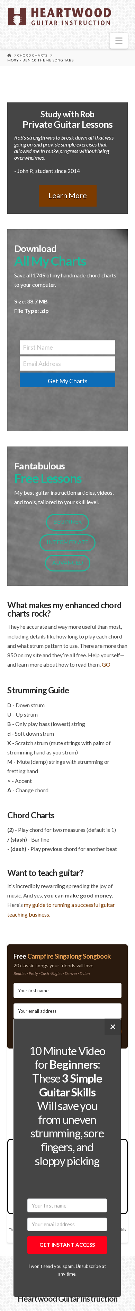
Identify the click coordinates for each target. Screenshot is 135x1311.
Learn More (67, 195)
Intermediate (67, 541)
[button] (119, 41)
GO (106, 664)
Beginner (67, 521)
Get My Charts (68, 381)
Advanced (67, 562)
